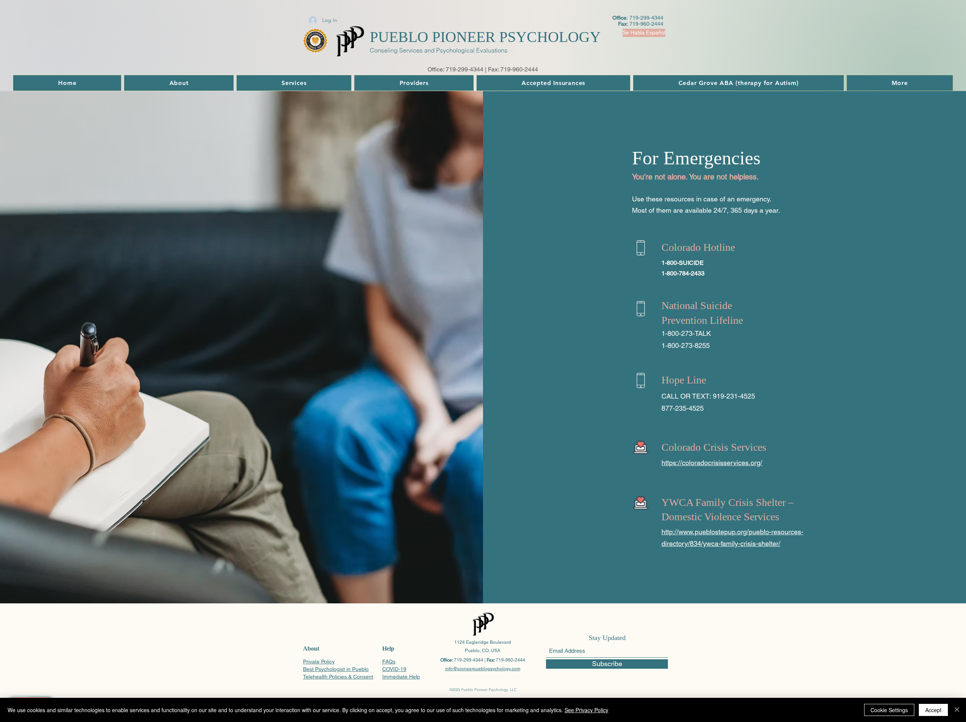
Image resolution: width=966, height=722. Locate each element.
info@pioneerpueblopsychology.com (482, 668)
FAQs (388, 662)
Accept (933, 710)
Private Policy (319, 662)
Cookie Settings (889, 710)
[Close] (956, 710)
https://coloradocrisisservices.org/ (711, 463)
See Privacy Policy (586, 710)
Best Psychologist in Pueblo (336, 669)
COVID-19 (394, 669)
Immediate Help (401, 677)
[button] (641, 33)
